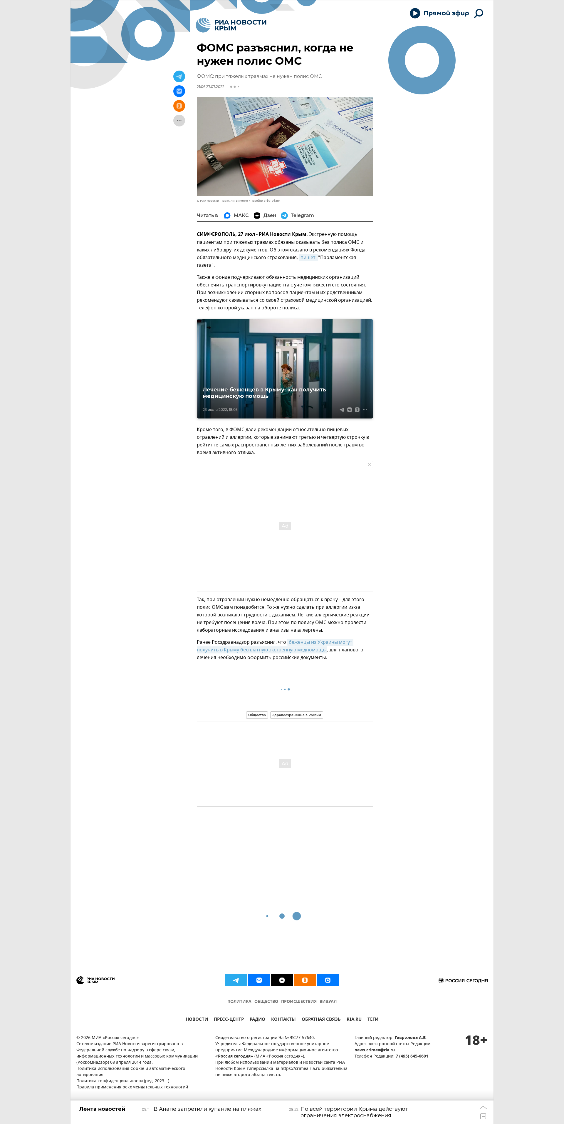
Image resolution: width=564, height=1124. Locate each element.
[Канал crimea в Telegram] (236, 980)
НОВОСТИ (197, 1020)
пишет (309, 257)
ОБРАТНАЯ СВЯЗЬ (321, 1020)
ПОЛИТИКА (239, 1001)
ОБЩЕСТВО (266, 1001)
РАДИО (257, 1020)
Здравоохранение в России (296, 715)
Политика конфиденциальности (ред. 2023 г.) (122, 1081)
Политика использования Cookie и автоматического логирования (130, 1071)
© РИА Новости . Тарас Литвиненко (222, 201)
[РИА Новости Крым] (231, 25)
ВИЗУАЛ (328, 1001)
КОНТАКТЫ (283, 1020)
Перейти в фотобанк (265, 201)
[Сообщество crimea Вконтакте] (259, 980)
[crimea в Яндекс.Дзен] (282, 980)
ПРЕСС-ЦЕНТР (229, 1020)
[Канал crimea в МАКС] (328, 980)
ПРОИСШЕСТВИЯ (299, 1001)
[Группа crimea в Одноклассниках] (305, 980)
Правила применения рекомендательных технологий (132, 1087)
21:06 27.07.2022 (210, 86)
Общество (257, 715)
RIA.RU (354, 1020)
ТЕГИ (372, 1020)
